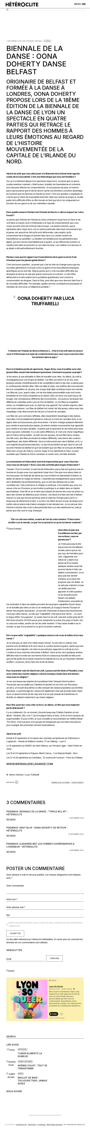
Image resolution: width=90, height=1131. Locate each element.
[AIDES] (45, 971)
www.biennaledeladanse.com (29, 764)
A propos (41, 1124)
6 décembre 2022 (76, 850)
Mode (21, 1073)
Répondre (11, 819)
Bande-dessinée (25, 1061)
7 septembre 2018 (13, 41)
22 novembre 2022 (76, 834)
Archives (32, 1124)
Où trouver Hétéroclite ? (65, 1125)
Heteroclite (21, 1124)
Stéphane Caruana (32, 41)
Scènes (47, 41)
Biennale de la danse (61, 782)
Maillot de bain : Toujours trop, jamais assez (32, 1080)
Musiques (23, 1049)
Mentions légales (54, 1124)
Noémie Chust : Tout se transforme (32, 1067)
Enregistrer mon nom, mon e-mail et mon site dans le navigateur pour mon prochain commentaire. (45, 924)
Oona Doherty (77, 782)
